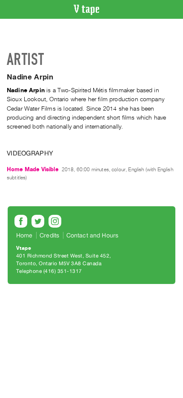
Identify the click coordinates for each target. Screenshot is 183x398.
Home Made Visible (32, 169)
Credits (49, 235)
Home (24, 235)
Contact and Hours (92, 235)
